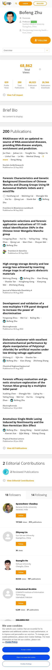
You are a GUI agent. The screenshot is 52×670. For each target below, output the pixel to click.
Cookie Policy (11, 642)
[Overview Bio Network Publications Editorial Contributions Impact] (26, 50)
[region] (26, 645)
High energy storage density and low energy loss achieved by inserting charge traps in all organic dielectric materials (26, 268)
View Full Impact (15, 95)
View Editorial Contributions (20, 480)
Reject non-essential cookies (26, 657)
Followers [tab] (13, 495)
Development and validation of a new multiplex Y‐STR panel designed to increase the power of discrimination (25, 308)
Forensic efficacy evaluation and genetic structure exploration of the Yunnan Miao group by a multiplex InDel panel (25, 384)
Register (40, 3)
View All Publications (17, 448)
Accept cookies (26, 649)
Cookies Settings (26, 664)
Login (25, 3)
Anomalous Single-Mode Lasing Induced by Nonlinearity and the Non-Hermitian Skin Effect (23, 422)
